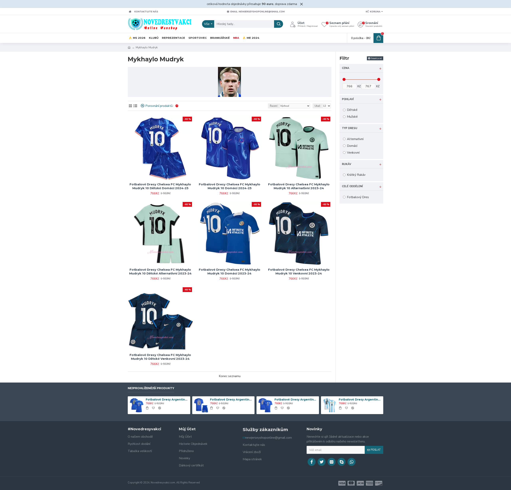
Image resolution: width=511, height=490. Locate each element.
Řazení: (274, 105)
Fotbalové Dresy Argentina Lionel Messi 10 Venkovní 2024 (296, 399)
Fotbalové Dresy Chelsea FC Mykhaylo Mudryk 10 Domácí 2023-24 (229, 271)
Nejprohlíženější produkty (151, 388)
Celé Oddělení (352, 186)
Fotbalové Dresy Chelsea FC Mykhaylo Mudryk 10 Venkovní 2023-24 (299, 271)
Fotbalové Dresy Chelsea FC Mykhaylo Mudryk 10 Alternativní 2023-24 (299, 186)
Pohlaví (348, 99)
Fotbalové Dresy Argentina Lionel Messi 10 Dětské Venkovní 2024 (231, 399)
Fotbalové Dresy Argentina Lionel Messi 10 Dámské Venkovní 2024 (167, 399)
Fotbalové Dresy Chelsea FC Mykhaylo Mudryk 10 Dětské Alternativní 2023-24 (160, 271)
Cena (345, 68)
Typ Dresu (349, 128)
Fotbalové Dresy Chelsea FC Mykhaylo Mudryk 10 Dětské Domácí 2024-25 (160, 186)
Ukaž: (318, 105)
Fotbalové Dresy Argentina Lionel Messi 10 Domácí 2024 (360, 399)
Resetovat (376, 58)
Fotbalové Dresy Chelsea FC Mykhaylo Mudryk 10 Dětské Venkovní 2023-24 (160, 357)
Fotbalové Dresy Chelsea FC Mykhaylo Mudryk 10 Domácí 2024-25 (229, 186)
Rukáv (346, 164)
